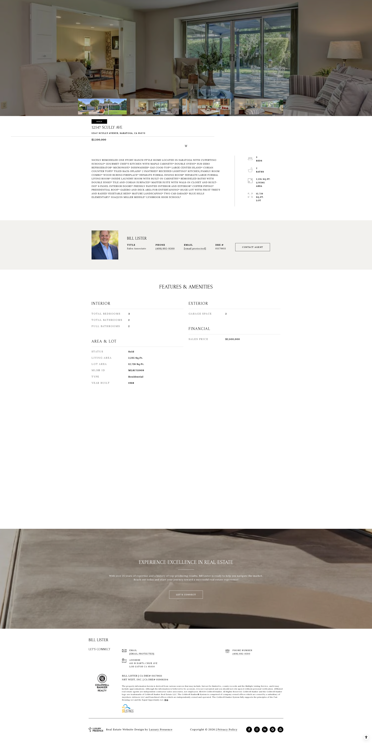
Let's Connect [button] (186, 594)
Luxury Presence (160, 729)
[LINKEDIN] (265, 729)
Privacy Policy (227, 729)
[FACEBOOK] (249, 729)
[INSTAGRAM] (257, 729)
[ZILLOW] (280, 729)
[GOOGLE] (273, 729)
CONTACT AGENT (252, 247)
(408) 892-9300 (165, 248)
